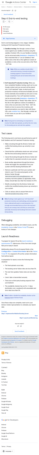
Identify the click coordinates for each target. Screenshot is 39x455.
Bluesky (3, 373)
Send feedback (8, 14)
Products (9, 7)
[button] (19, 38)
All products (4, 439)
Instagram (4, 376)
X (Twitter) (4, 382)
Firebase (3, 398)
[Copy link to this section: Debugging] (14, 220)
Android (3, 393)
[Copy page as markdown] (9, 21)
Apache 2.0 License (16, 340)
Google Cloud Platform (7, 433)
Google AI (4, 436)
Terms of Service (6, 362)
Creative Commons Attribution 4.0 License (14, 338)
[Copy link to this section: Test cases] (14, 134)
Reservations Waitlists (30, 7)
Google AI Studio (6, 401)
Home (3, 7)
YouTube (4, 385)
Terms (3, 446)
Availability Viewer (7, 227)
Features (7, 297)
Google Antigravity (6, 404)
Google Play (4, 410)
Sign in (35, 2)
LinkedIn (3, 379)
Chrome (3, 395)
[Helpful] (12, 10)
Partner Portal (21, 227)
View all (3, 413)
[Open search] (30, 2)
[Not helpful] (15, 10)
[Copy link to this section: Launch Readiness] (21, 236)
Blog (2, 370)
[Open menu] (3, 2)
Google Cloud (5, 407)
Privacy (9, 446)
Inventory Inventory (27, 55)
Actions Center (19, 2)
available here (16, 111)
